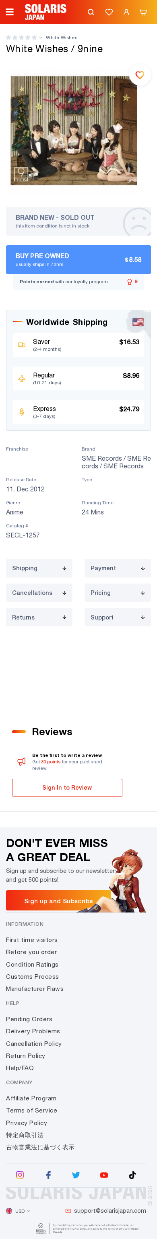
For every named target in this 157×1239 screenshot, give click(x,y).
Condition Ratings (32, 964)
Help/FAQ (20, 1067)
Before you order (31, 951)
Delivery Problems (33, 1031)
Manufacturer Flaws (35, 988)
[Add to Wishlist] (140, 75)
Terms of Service (31, 1110)
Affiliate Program (31, 1098)
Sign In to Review (67, 787)
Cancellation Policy (34, 1043)
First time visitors (32, 939)
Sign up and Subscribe (58, 900)
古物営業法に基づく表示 (40, 1147)
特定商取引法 (24, 1135)
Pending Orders (29, 1019)
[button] (21, 37)
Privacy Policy (26, 1122)
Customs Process (32, 976)
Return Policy (25, 1055)
